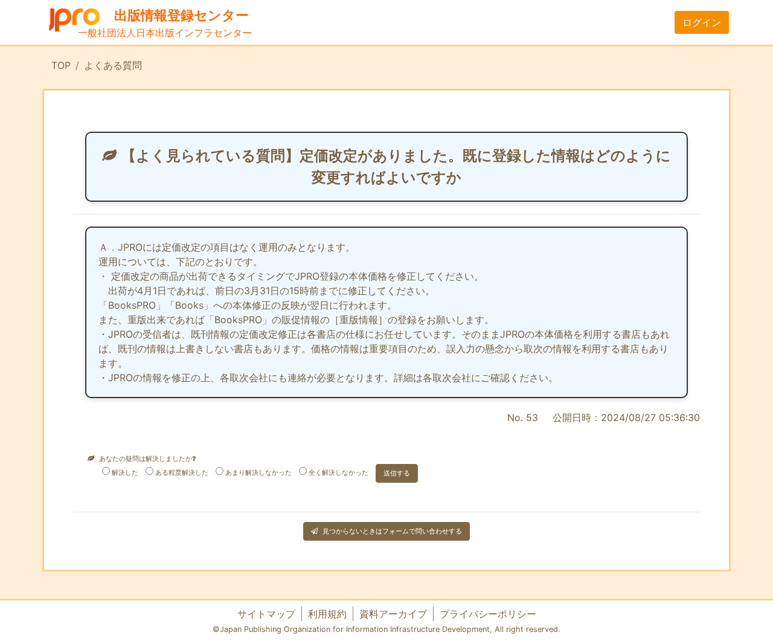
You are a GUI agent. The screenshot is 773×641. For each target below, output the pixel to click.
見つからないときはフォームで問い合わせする (392, 531)
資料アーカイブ (393, 614)
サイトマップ (266, 614)
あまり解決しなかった (258, 472)
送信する (396, 473)
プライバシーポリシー (488, 614)
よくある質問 (113, 65)
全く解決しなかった (338, 472)
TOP (61, 65)
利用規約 (327, 614)
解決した (125, 472)
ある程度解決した (181, 472)
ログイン (701, 22)
